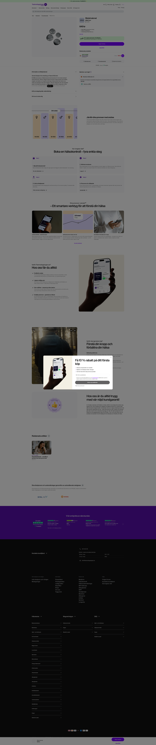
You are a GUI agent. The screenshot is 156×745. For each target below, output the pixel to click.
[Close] (111, 357)
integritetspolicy (95, 377)
